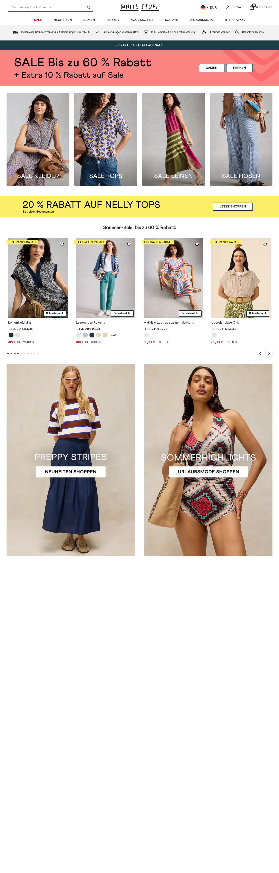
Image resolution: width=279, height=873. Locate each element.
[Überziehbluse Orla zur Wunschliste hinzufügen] (264, 244)
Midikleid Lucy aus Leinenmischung (169, 322)
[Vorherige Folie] (260, 353)
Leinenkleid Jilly (19, 322)
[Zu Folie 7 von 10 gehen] (28, 353)
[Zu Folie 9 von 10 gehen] (34, 353)
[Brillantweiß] (78, 335)
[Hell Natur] (98, 335)
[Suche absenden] (89, 8)
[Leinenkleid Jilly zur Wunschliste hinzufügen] (61, 244)
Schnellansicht (54, 313)
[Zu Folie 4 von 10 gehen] (18, 353)
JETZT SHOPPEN (233, 206)
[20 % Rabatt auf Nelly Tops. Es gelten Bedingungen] (139, 206)
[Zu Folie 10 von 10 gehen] (37, 353)
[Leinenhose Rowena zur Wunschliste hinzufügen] (129, 244)
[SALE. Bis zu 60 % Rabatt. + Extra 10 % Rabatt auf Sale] (139, 68)
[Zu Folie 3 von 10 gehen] (15, 353)
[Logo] (139, 7)
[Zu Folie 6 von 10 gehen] (24, 353)
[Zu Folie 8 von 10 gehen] (31, 353)
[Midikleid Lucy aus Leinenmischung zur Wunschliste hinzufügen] (197, 244)
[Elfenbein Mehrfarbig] (146, 335)
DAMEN (212, 67)
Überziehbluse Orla (225, 322)
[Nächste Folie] (269, 353)
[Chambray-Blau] (85, 335)
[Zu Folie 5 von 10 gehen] (21, 353)
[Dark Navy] (91, 335)
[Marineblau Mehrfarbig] (11, 335)
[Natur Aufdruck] (17, 335)
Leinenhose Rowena (90, 322)
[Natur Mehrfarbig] (214, 335)
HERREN (239, 67)
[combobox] (50, 7)
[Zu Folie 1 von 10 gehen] (8, 353)
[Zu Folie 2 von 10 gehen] (11, 353)
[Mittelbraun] (105, 335)
